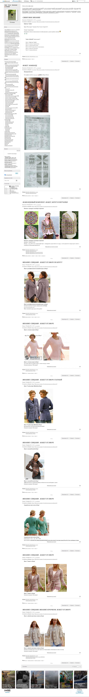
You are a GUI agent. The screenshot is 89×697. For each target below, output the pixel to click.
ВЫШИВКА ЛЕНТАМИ (9, 136)
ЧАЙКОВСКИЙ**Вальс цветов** (11, 166)
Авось (33, 1)
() (67, 61)
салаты (6, 130)
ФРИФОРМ (7, 137)
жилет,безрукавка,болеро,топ (11, 99)
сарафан (14, 47)
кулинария (10, 42)
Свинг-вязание (37, 39)
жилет (10, 36)
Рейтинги (27, 1)
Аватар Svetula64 (12, 15)
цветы (11, 53)
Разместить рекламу (79, 692)
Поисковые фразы (14, 192)
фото (9, 53)
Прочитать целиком (41, 21)
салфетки (10, 47)
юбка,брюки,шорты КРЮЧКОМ (11, 70)
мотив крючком (14, 43)
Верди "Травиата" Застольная (11, 159)
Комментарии (14, 5)
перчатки (43, 255)
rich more (35, 74)
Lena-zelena (34, 21)
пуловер (7, 47)
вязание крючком (13, 33)
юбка (6, 56)
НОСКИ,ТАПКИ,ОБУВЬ (9, 110)
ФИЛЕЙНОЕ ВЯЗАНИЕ (9, 74)
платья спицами (15, 46)
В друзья (13, 22)
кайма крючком (13, 39)
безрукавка (12, 29)
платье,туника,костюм (9, 97)
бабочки (6, 88)
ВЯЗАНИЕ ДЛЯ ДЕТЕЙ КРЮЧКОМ (12, 78)
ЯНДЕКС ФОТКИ (8, 145)
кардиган (7, 40)
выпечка (6, 129)
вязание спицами (10, 35)
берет (15, 29)
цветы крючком (8, 114)
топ (9, 49)
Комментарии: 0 (13, 158)
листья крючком (16, 42)
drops (6, 29)
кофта (6, 42)
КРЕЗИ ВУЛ (7, 142)
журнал (14, 36)
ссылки (6, 91)
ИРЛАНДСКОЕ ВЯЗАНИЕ (10, 113)
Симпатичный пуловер (33, 45)
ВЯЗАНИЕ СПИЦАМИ (9, 93)
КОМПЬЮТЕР (7, 135)
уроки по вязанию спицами (10, 104)
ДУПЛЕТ (7, 120)
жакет (17, 35)
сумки (6, 49)
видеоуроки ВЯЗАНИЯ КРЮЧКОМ (12, 82)
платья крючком (8, 46)
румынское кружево (9, 118)
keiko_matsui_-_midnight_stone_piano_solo (10, 157)
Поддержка (72, 1)
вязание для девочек (10, 32)
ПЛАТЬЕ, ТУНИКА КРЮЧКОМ (11, 65)
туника (11, 49)
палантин (9, 45)
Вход (21, 1)
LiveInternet (6, 1)
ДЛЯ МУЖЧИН (8, 112)
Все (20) (18, 150)
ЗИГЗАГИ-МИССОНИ (9, 132)
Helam (33, 206)
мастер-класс (7, 43)
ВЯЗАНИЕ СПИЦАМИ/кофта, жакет (32, 56)
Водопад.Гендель (8, 162)
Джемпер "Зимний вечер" (34, 43)
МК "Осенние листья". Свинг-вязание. (36, 46)
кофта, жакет (7, 94)
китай (6, 125)
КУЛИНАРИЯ (7, 127)
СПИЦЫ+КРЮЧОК (8, 139)
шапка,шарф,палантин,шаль (11, 95)
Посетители (13, 191)
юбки (6, 106)
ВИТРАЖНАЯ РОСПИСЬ (9, 133)
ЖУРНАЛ (6, 119)
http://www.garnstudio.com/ (29, 307)
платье (17, 45)
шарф (17, 54)
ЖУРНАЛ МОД (8, 123)
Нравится (72, 61)
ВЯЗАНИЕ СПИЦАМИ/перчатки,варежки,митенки (34, 252)
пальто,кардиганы (8, 101)
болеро (18, 29)
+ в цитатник (38, 19)
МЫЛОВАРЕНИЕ (8, 140)
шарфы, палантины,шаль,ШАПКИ (12, 72)
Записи (6, 5)
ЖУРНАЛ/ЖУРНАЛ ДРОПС (30, 314)
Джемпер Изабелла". (33, 49)
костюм (17, 40)
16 (74, 666)
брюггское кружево (9, 117)
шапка (13, 54)
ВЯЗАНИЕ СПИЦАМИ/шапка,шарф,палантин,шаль (34, 253)
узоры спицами (12, 50)
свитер (18, 47)
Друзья (9, 5)
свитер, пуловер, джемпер (10, 98)
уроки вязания (9, 52)
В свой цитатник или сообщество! (52, 21)
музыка (6, 45)
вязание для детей (9, 100)
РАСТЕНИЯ (7, 138)
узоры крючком (8, 68)
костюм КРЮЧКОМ (9, 85)
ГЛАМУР (6, 131)
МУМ (6, 124)
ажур (8, 29)
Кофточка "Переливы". (33, 48)
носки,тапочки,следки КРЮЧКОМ (11, 86)
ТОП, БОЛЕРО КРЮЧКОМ (10, 66)
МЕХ (5, 144)
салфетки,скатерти (9, 111)
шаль (10, 54)
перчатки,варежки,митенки (10, 92)
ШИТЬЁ (6, 143)
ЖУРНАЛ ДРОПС (8, 122)
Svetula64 (5, 6)
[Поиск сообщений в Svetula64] (16, 173)
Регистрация (16, 1)
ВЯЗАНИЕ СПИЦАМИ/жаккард (31, 193)
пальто (12, 45)
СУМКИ (6, 126)
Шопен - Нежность (8, 164)
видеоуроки (7, 30)
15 (75, 666)
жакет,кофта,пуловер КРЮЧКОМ (11, 62)
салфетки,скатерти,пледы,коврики (12, 76)
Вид (75, 1)
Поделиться (77, 61)
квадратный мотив (12, 40)
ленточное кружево (9, 90)
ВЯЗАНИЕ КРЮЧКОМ (9, 61)
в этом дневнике (8, 175)
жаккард (7, 36)
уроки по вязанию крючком (10, 69)
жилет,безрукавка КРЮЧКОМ (11, 75)
